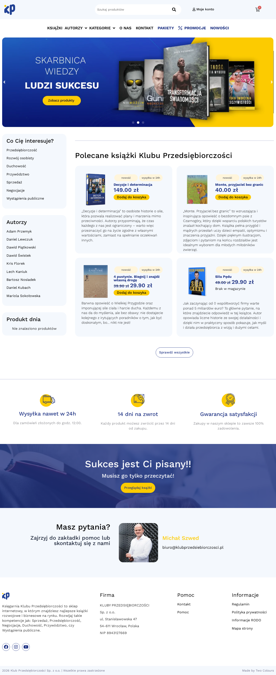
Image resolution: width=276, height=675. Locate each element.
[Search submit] (174, 9)
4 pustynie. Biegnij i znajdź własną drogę (137, 278)
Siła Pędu (223, 277)
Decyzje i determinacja (133, 185)
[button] (133, 122)
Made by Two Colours (258, 670)
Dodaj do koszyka (131, 197)
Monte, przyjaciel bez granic (239, 185)
